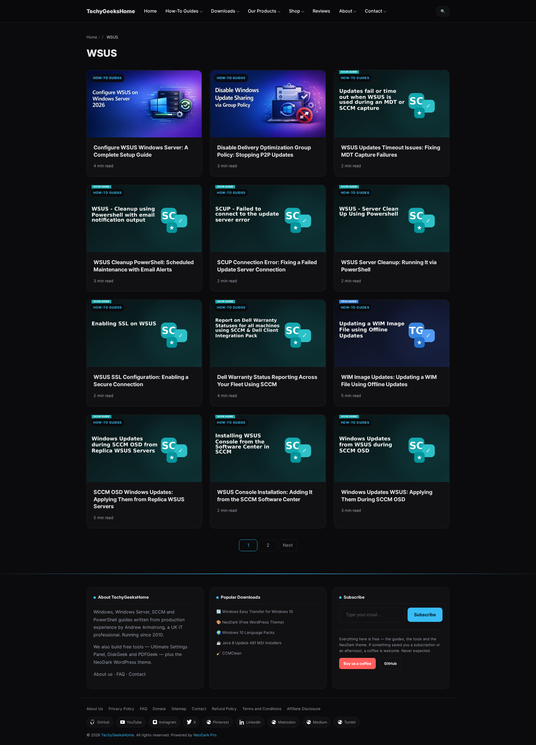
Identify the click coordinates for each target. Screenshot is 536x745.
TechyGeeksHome (111, 11)
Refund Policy (224, 708)
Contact (373, 11)
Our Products (262, 11)
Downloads (223, 11)
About (345, 11)
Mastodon (283, 723)
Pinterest (217, 723)
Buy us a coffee (357, 663)
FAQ (120, 674)
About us (103, 674)
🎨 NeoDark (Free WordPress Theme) (250, 622)
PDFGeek (148, 654)
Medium (316, 723)
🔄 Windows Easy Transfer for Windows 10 (254, 611)
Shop (294, 11)
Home (150, 11)
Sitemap (178, 708)
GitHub (390, 663)
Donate (159, 708)
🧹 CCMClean (228, 653)
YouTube (131, 723)
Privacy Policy (121, 708)
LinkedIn (250, 723)
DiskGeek (117, 654)
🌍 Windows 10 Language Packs (245, 632)
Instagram (164, 723)
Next (288, 545)
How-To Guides (182, 11)
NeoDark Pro (204, 735)
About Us (95, 708)
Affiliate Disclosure (303, 708)
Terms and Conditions (261, 708)
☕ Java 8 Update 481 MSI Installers (248, 643)
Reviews (321, 11)
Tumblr (346, 723)
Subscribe (425, 614)
